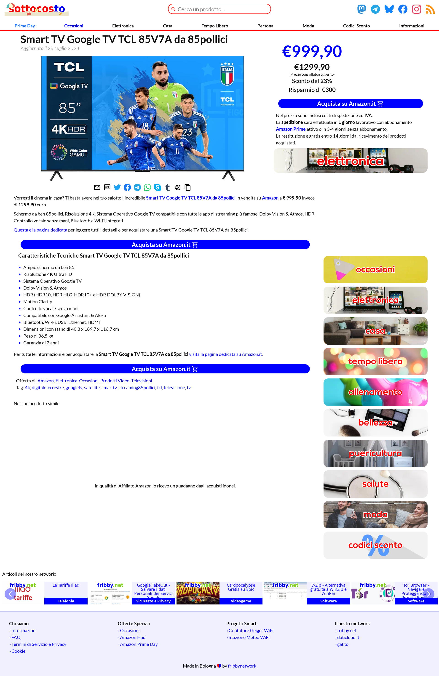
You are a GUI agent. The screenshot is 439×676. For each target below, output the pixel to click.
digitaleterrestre (48, 387)
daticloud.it (348, 637)
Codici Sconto (356, 25)
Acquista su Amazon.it (347, 103)
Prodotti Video (114, 380)
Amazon (45, 380)
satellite (92, 387)
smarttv (109, 387)
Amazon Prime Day (139, 644)
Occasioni (73, 25)
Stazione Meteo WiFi (249, 637)
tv (189, 387)
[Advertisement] (393, 65)
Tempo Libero (215, 25)
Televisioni (141, 380)
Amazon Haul (133, 637)
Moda (308, 25)
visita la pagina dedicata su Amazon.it (225, 354)
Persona (265, 25)
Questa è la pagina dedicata (40, 229)
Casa (167, 25)
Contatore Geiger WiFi (251, 630)
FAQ (16, 637)
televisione (174, 387)
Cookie (18, 651)
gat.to (342, 644)
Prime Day (25, 25)
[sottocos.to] (37, 14)
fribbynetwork (242, 665)
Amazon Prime (291, 129)
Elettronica (123, 25)
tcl (159, 387)
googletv (74, 387)
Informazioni (411, 25)
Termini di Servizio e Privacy (38, 644)
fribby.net (346, 630)
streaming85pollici (136, 387)
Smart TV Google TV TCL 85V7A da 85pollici (191, 197)
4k (27, 387)
